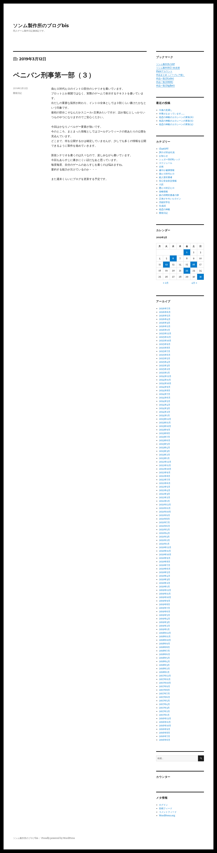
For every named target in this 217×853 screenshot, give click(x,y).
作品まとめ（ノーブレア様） (170, 75)
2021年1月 (164, 543)
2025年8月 (164, 347)
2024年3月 (164, 408)
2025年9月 (164, 344)
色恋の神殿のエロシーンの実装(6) (176, 117)
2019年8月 (164, 604)
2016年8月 (164, 732)
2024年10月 (165, 383)
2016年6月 (164, 739)
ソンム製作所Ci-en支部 (168, 67)
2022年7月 (164, 479)
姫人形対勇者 (165, 177)
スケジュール (165, 163)
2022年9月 (164, 472)
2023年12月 (165, 419)
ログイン (163, 804)
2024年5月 (164, 401)
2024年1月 (164, 415)
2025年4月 (164, 362)
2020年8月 (164, 561)
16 (193, 264)
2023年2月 (164, 454)
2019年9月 (164, 600)
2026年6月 (165, 312)
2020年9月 (164, 558)
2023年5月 (164, 444)
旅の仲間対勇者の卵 (169, 195)
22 (186, 270)
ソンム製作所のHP (165, 64)
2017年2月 (164, 711)
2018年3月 (164, 665)
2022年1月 (164, 501)
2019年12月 (165, 590)
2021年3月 (164, 536)
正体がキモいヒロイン (170, 198)
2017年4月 (164, 704)
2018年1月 (164, 672)
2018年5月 (164, 657)
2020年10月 (165, 554)
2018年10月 (165, 640)
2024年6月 (164, 397)
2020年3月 (164, 579)
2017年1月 (164, 714)
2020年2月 (164, 583)
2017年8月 (164, 690)
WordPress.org (167, 815)
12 (166, 264)
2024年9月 (164, 387)
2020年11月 (165, 550)
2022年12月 (165, 461)
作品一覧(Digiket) (165, 85)
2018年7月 (164, 650)
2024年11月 (165, 379)
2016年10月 (165, 725)
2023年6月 (164, 440)
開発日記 (17, 93)
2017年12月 (165, 675)
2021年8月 (164, 518)
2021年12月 (165, 504)
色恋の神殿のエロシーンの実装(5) (176, 120)
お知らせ (163, 155)
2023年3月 (164, 451)
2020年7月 (164, 565)
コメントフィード (168, 812)
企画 (161, 166)
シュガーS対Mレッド (169, 159)
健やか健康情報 (166, 170)
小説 (161, 184)
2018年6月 (164, 654)
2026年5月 (164, 315)
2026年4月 (164, 319)
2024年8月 (164, 390)
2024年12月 (165, 376)
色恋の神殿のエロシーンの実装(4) (176, 124)
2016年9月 (164, 729)
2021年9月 (164, 515)
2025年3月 (164, 365)
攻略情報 (163, 191)
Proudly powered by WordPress (58, 838)
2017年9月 (164, 686)
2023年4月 (164, 447)
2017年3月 (164, 707)
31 (200, 276)
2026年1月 (164, 329)
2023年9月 (164, 429)
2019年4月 (164, 618)
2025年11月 (165, 337)
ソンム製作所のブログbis (41, 25)
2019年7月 (164, 608)
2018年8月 (164, 647)
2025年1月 (164, 372)
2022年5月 (164, 486)
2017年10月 (165, 682)
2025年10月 (165, 340)
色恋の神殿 (164, 209)
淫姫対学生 (164, 202)
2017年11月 (165, 679)
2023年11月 (165, 422)
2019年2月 (164, 625)
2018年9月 (164, 643)
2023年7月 (164, 436)
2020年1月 (164, 586)
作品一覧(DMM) (164, 82)
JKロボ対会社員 (167, 152)
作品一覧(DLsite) (165, 78)
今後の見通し (165, 110)
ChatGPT (164, 148)
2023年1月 (164, 458)
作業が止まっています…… (171, 113)
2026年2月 (164, 326)
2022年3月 (164, 493)
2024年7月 (164, 394)
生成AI (162, 205)
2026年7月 (164, 308)
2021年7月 (164, 522)
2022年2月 (164, 497)
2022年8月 (164, 476)
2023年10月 (165, 426)
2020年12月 (165, 547)
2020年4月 (164, 575)
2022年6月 (164, 483)
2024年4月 (164, 404)
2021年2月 (164, 540)
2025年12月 (165, 333)
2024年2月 (164, 411)
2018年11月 (165, 636)
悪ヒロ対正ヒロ (166, 188)
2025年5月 (164, 358)
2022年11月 (165, 465)
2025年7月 (164, 351)
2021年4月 (164, 533)
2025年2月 (164, 369)
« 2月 (166, 282)
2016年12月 (165, 718)
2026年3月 (164, 322)
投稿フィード (165, 808)
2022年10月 (165, 468)
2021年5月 (164, 529)
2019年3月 (164, 622)
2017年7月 (164, 693)
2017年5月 (164, 700)
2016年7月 (164, 736)
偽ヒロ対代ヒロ (166, 173)
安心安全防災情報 (168, 180)
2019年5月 (164, 615)
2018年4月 (164, 661)
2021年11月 (165, 508)
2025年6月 (164, 354)
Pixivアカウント (164, 71)
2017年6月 (164, 697)
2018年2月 (164, 668)
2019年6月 (164, 611)
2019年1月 (164, 629)
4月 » (194, 282)
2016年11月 (165, 722)
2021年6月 (164, 526)
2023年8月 (164, 433)
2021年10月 (165, 511)
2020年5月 (164, 572)
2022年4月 (164, 490)
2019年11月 (165, 593)
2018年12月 (165, 632)
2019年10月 (165, 597)
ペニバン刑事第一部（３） (54, 75)
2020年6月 (164, 568)
